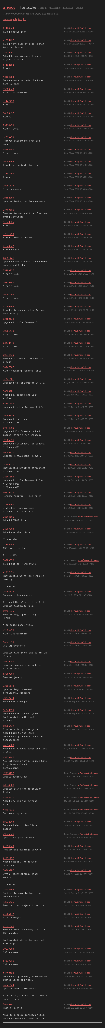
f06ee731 (8, 452)
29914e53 (8, 125)
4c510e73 (8, 137)
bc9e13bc (8, 379)
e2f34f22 (8, 773)
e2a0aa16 (8, 440)
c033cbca (8, 355)
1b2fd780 (8, 282)
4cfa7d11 (8, 809)
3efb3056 (8, 560)
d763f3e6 (8, 961)
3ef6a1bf (8, 870)
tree (20, 19)
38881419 (8, 331)
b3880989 (8, 674)
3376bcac (8, 209)
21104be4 (8, 28)
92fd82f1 (8, 797)
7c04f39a (8, 476)
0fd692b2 (8, 306)
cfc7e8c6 (8, 926)
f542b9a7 (8, 757)
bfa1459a (8, 428)
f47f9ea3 (8, 973)
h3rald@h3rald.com (80, 28)
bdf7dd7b (8, 343)
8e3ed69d (8, 710)
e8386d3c (8, 726)
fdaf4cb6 (8, 785)
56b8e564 (8, 161)
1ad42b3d (8, 642)
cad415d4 (8, 985)
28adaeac (8, 1004)
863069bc (8, 391)
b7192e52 (8, 65)
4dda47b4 (8, 77)
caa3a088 (8, 745)
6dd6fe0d (8, 294)
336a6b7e (8, 686)
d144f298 (8, 101)
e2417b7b (8, 572)
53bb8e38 (8, 319)
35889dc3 (8, 89)
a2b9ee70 (8, 630)
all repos (9, 7)
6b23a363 (8, 821)
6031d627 (8, 492)
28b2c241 (8, 258)
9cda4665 (8, 889)
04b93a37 (8, 113)
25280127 (8, 270)
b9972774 (8, 698)
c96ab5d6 (8, 834)
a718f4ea (8, 173)
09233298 (8, 949)
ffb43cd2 (8, 246)
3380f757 (8, 403)
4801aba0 (8, 661)
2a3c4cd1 (8, 517)
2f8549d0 (8, 846)
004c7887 (8, 367)
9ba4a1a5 (8, 415)
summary (7, 19)
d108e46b (8, 504)
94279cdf (8, 52)
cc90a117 (8, 914)
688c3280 (8, 149)
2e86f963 (8, 529)
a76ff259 (8, 234)
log (24, 19)
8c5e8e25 (8, 222)
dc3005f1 (8, 464)
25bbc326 (8, 591)
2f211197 (8, 858)
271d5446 (8, 544)
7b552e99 (8, 197)
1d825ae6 (8, 902)
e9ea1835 (8, 611)
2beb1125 (8, 185)
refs (15, 19)
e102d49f (8, 40)
